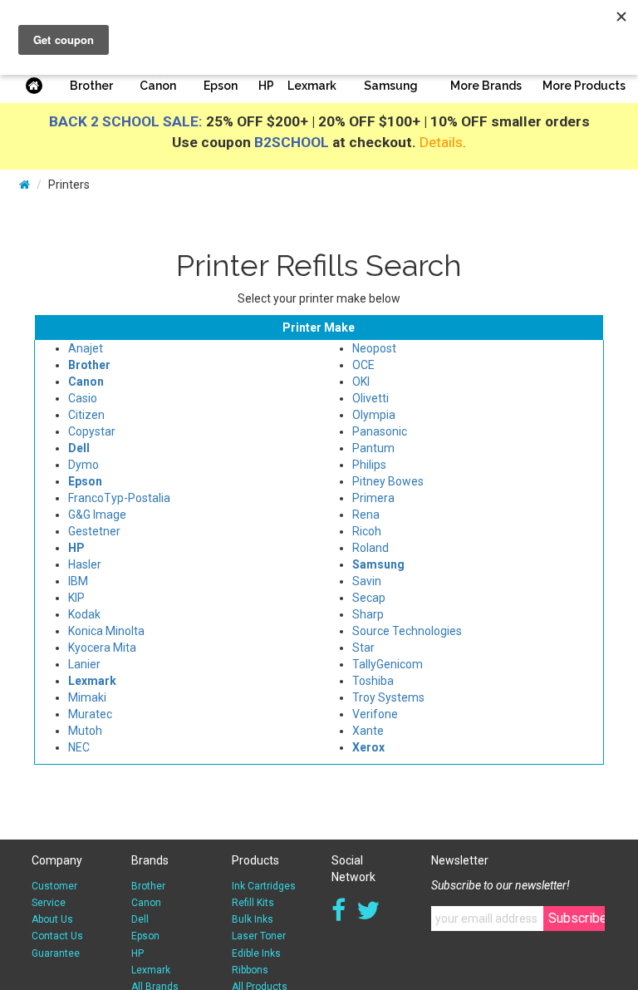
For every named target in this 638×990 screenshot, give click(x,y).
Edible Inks (256, 953)
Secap (368, 597)
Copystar (91, 431)
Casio (82, 398)
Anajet (85, 348)
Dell (140, 919)
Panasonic (379, 431)
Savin (366, 581)
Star (363, 647)
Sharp (368, 614)
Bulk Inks (252, 919)
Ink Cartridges (264, 886)
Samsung (391, 85)
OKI (361, 381)
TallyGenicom (387, 664)
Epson (221, 85)
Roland (370, 547)
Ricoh (366, 531)
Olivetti (370, 398)
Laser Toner (259, 936)
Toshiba (373, 680)
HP (266, 85)
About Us (52, 919)
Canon (158, 85)
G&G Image (97, 514)
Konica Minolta (106, 631)
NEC (79, 747)
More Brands (486, 85)
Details (441, 142)
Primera (373, 498)
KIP (76, 597)
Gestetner (94, 531)
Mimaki (87, 697)
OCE (363, 365)
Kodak (84, 614)
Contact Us (57, 936)
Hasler (84, 564)
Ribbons (250, 970)
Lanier (84, 664)
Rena (366, 514)
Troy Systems (388, 697)
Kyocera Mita (102, 647)
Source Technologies (407, 631)
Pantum (373, 448)
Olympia (373, 414)
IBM (78, 581)
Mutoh (85, 730)
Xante (368, 730)
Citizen (86, 414)
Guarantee (56, 953)
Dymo (83, 464)
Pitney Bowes (388, 481)
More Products (584, 85)
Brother (91, 85)
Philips (369, 464)
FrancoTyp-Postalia (119, 498)
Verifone (375, 714)
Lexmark (311, 85)
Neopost (374, 348)
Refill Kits (253, 903)
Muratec (90, 714)
